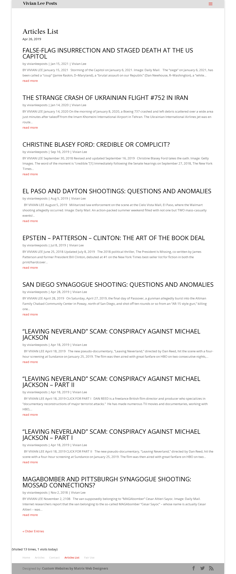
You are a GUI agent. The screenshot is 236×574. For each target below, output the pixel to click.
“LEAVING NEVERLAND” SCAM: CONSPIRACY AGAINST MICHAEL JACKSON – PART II (111, 381)
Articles (39, 557)
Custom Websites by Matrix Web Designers (75, 568)
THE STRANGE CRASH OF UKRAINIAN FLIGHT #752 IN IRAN (105, 97)
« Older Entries (33, 531)
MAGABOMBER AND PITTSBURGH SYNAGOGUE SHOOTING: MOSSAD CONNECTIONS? (106, 482)
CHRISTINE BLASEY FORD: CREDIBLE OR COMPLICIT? (96, 144)
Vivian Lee (79, 64)
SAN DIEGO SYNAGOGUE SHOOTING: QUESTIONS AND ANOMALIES (118, 284)
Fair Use (89, 557)
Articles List (72, 557)
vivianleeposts (37, 64)
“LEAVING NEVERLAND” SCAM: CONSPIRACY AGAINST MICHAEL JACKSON (111, 334)
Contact (54, 557)
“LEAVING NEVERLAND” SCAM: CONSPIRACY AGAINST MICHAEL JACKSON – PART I (111, 434)
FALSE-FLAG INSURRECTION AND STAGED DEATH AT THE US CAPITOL (107, 53)
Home (26, 557)
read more (30, 80)
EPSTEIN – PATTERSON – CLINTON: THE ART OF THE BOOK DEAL (113, 238)
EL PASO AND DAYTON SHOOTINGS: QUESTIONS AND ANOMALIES (116, 191)
